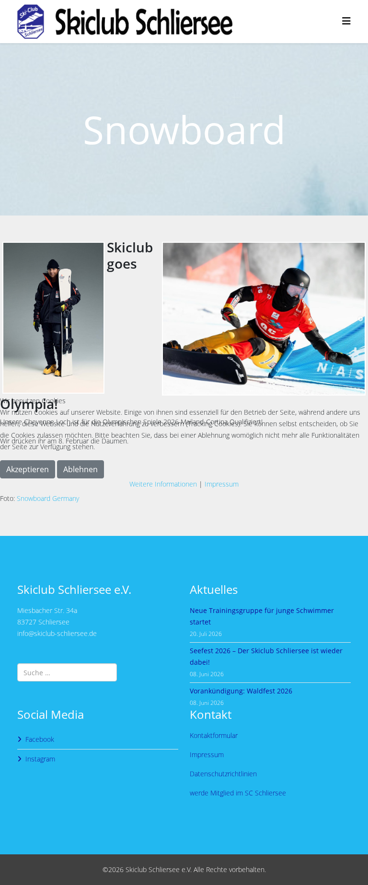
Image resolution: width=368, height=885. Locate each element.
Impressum (222, 483)
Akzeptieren (27, 469)
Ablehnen (80, 469)
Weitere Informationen (163, 483)
